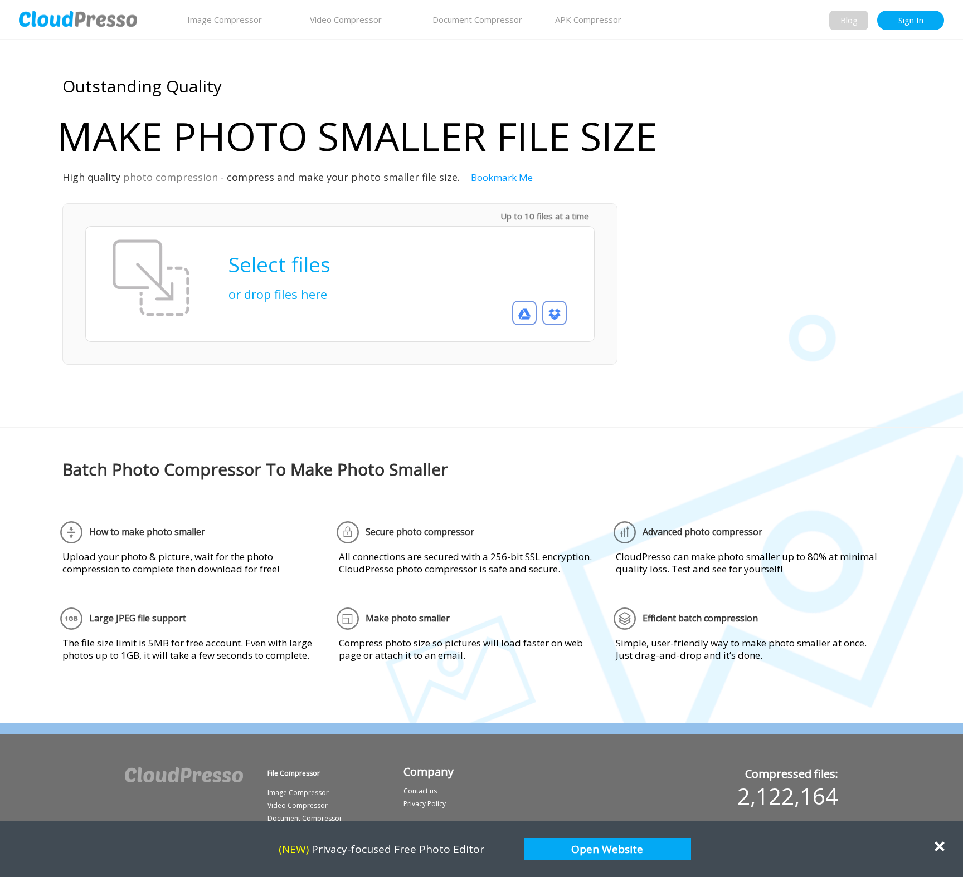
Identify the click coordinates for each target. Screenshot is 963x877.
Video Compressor (346, 19)
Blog (849, 20)
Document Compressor (477, 19)
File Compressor (294, 773)
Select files (279, 272)
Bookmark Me (502, 177)
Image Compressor (224, 19)
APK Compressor (588, 19)
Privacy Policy (424, 804)
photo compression (170, 177)
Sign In (910, 20)
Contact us (420, 791)
